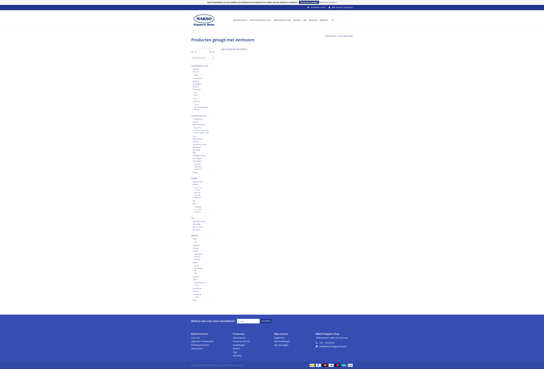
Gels (194, 136)
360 (305, 20)
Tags (340, 36)
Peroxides (196, 150)
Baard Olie (197, 128)
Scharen (196, 72)
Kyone (196, 75)
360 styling (196, 224)
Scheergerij (197, 161)
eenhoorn (348, 36)
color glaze (197, 207)
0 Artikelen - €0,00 (318, 7)
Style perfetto (198, 182)
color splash (198, 209)
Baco (194, 203)
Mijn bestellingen (282, 341)
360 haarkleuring (199, 221)
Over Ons (195, 337)
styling (196, 297)
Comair (196, 104)
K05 (194, 201)
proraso (196, 276)
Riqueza (196, 291)
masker (195, 122)
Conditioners (197, 119)
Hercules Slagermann (201, 107)
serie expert (198, 254)
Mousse (195, 172)
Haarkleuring (198, 139)
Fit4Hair (196, 248)
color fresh (197, 212)
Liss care (197, 190)
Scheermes (197, 164)
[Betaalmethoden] (312, 365)
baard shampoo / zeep (201, 133)
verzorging (197, 294)
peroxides (196, 230)
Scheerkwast (198, 169)
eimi (195, 242)
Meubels (196, 81)
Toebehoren (197, 78)
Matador (197, 109)
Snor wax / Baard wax (201, 130)
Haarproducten (282, 20)
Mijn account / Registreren (342, 7)
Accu (195, 93)
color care (197, 193)
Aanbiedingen (239, 345)
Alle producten (239, 337)
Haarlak (195, 142)
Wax (194, 153)
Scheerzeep (197, 167)
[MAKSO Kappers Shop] (205, 20)
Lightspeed (239, 365)
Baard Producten (199, 124)
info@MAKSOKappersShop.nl (333, 346)
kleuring (197, 259)
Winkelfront (240, 20)
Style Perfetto (198, 268)
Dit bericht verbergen (309, 2)
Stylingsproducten (199, 155)
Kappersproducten (260, 20)
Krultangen (197, 84)
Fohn (195, 98)
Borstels (196, 87)
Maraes (195, 184)
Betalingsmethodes (200, 345)
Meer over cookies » (328, 2)
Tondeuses (197, 89)
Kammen (196, 101)
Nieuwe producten (241, 341)
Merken (313, 20)
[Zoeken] (331, 20)
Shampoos (197, 147)
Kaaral (297, 20)
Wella (195, 239)
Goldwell (196, 245)
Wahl (194, 300)
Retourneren (197, 348)
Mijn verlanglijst (281, 345)
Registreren (279, 337)
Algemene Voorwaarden (202, 341)
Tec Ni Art (197, 257)
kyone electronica (199, 282)
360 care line (197, 227)
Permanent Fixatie (200, 144)
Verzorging (197, 158)
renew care (197, 197)
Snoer (196, 95)
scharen (196, 285)
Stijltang (196, 69)
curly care (197, 195)
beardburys (197, 288)
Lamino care (198, 188)
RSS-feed (237, 355)
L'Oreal (195, 251)
